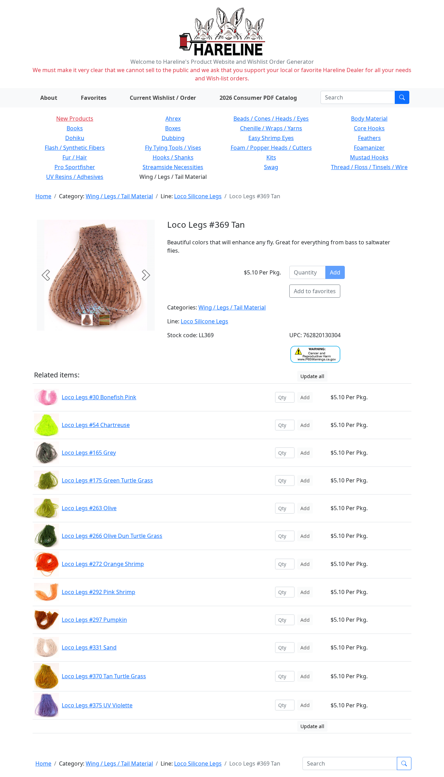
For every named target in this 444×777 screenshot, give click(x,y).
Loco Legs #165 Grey (89, 452)
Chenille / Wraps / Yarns (271, 128)
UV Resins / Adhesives (74, 177)
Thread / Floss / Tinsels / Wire (369, 167)
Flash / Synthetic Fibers (75, 147)
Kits (271, 157)
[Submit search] (402, 97)
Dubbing (173, 138)
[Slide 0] (87, 320)
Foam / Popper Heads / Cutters (271, 147)
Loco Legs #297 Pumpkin (94, 619)
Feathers (369, 138)
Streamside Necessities (173, 167)
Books (75, 128)
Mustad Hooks (369, 157)
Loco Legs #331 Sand (89, 647)
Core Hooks (369, 128)
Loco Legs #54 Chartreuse (96, 425)
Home (43, 196)
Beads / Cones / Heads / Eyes (271, 118)
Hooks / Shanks (173, 157)
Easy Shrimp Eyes (271, 138)
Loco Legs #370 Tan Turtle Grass (104, 676)
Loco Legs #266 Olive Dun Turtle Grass (112, 536)
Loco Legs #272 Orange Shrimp (103, 564)
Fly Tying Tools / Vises (173, 147)
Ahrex (173, 118)
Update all (312, 376)
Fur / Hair (74, 157)
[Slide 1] (104, 320)
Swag (271, 167)
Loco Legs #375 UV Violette (97, 705)
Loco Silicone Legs (198, 196)
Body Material (369, 118)
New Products (74, 118)
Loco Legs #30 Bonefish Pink (99, 397)
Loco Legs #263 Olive (89, 508)
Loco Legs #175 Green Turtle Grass (107, 480)
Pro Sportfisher (74, 167)
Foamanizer (369, 147)
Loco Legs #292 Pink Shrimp (98, 592)
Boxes (173, 128)
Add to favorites (315, 291)
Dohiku (74, 138)
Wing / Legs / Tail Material (119, 196)
